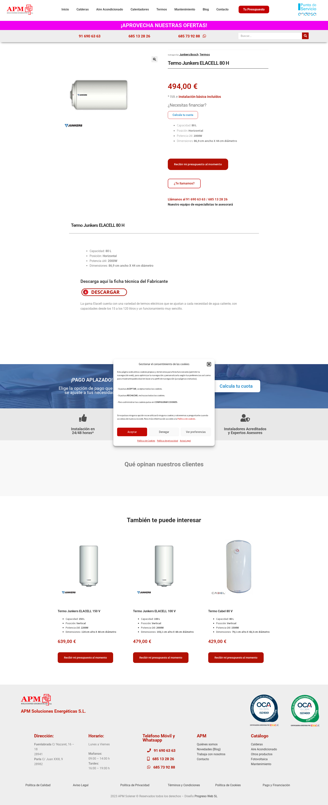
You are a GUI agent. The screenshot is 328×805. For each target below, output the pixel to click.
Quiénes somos (207, 744)
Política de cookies (186, 419)
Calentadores (140, 9)
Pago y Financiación (276, 785)
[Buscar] (305, 35)
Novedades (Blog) (209, 749)
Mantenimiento (184, 9)
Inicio (65, 9)
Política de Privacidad (134, 785)
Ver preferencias (196, 432)
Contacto (222, 9)
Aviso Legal (185, 440)
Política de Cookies (146, 440)
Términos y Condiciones (184, 785)
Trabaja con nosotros (211, 754)
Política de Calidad (37, 785)
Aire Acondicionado (109, 9)
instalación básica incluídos (200, 97)
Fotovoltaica (259, 759)
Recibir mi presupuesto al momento (198, 164)
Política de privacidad (167, 440)
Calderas (82, 9)
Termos (161, 9)
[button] (209, 364)
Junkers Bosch (189, 54)
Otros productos (261, 754)
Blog (206, 9)
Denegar (164, 432)
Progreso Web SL (206, 796)
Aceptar (132, 432)
